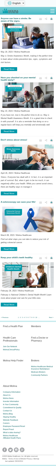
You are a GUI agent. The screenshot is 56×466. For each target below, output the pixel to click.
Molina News (8, 398)
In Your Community (10, 404)
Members (36, 326)
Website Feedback (10, 420)
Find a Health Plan (13, 326)
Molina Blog (8, 414)
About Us (6, 395)
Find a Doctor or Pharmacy (39, 339)
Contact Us (7, 411)
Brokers (35, 360)
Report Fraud (8, 429)
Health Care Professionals (10, 339)
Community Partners (39, 375)
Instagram (17, 450)
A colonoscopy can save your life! (18, 202)
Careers (6, 423)
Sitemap (36, 459)
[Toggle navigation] (52, 11)
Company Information (11, 392)
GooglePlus (23, 450)
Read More (9, 69)
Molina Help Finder (13, 360)
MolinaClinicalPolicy (11, 350)
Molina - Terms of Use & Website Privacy (17, 459)
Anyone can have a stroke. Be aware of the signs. (16, 19)
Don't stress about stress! (14, 140)
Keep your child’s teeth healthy (17, 257)
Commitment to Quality (12, 408)
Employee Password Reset (14, 426)
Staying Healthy (9, 417)
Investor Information (11, 401)
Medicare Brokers (38, 372)
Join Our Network (10, 346)
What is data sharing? (12, 432)
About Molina (10, 386)
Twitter (5, 450)
